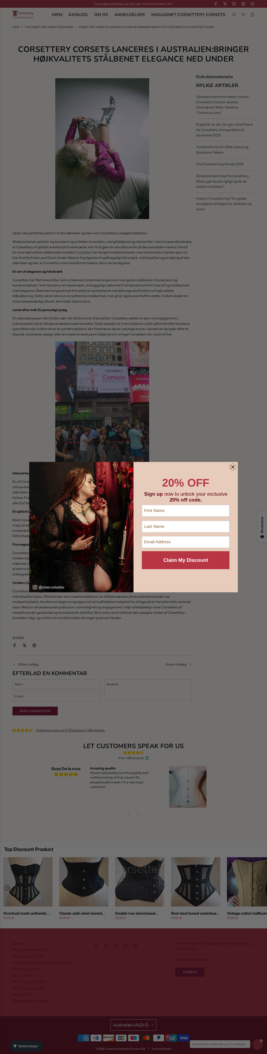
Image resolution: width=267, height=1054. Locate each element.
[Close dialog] (232, 467)
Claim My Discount (185, 560)
